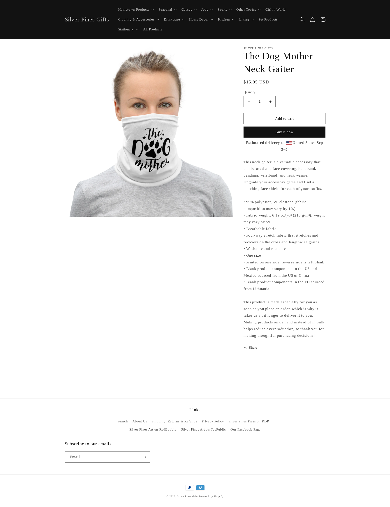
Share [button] (253, 347)
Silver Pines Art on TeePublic (203, 429)
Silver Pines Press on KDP (249, 421)
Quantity (249, 92)
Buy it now (284, 132)
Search (123, 421)
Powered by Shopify (211, 496)
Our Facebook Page (245, 429)
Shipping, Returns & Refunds (174, 421)
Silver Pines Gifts (187, 496)
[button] (135, 9)
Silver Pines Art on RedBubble (152, 429)
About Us (139, 421)
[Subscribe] (144, 456)
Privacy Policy (213, 421)
